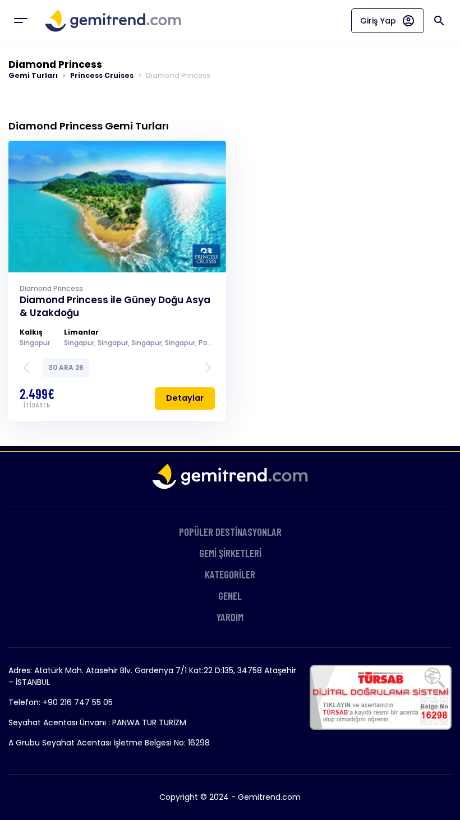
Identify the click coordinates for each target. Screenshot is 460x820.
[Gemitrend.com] (113, 21)
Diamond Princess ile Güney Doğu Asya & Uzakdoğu (115, 306)
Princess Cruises (102, 75)
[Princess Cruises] (206, 255)
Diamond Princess (51, 288)
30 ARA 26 (66, 367)
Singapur (35, 343)
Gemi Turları (33, 75)
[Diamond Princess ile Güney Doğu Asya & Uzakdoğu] (117, 205)
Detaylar (185, 398)
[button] (30, 367)
